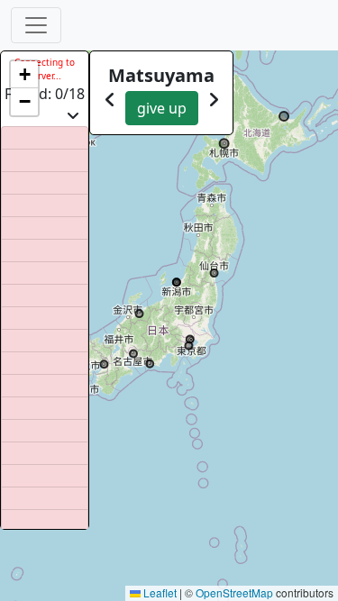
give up (162, 108)
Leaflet (159, 592)
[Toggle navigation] (36, 25)
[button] (24, 74)
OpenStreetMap (234, 592)
